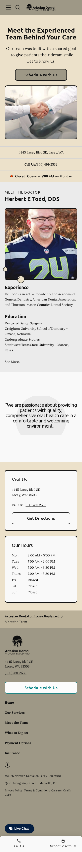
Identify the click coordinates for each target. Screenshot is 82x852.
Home (9, 702)
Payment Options (18, 743)
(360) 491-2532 (47, 164)
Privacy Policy (13, 790)
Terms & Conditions (37, 790)
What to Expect (16, 733)
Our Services (15, 712)
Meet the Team (16, 723)
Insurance (12, 753)
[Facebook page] (7, 765)
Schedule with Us (41, 74)
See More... (13, 362)
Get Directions (41, 518)
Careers (56, 790)
